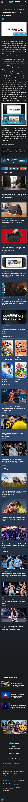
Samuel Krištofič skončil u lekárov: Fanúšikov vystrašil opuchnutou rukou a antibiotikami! (13, 408)
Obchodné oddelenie (7, 785)
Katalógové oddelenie (8, 788)
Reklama (16, 763)
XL (6, 154)
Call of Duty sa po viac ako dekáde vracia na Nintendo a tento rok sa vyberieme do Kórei (13, 329)
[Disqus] (14, 653)
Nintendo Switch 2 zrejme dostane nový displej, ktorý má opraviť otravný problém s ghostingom (13, 275)
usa (3, 154)
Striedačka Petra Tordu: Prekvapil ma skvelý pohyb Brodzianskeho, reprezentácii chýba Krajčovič (12, 628)
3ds (3, 149)
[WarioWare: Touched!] (21, 348)
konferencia (11, 151)
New (17, 151)
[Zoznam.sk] (17, 787)
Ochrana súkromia (7, 769)
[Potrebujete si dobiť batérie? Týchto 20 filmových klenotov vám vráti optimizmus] (5, 684)
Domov (2, 5)
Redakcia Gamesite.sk (10, 19)
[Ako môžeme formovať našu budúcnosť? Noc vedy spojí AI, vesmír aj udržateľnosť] (14, 533)
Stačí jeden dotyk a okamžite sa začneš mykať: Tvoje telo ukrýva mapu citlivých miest (13, 519)
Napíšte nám (6, 775)
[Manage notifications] (2, 799)
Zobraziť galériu (19, 34)
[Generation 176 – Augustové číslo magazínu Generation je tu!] (14, 727)
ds (12, 149)
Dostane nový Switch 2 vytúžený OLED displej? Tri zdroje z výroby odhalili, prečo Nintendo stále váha (13, 248)
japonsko (4, 151)
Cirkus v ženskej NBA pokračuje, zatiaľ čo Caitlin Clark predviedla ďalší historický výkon (13, 601)
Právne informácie (7, 766)
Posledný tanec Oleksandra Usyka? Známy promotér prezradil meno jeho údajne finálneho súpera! (12, 461)
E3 (15, 149)
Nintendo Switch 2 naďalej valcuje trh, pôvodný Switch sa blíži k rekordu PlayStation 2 (12, 222)
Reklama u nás (17, 766)
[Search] (26, 2)
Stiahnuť (23, 716)
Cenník (15, 773)
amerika (8, 149)
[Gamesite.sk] (15, 2)
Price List (16, 775)
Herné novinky (8, 5)
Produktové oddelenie (8, 783)
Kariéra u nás (6, 773)
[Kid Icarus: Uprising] (7, 370)
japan (19, 149)
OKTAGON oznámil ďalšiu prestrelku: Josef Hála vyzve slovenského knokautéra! (12, 435)
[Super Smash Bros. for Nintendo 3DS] (7, 348)
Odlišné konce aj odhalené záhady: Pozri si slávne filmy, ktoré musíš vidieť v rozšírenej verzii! (13, 196)
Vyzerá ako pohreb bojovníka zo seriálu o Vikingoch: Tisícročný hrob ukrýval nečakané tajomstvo (13, 492)
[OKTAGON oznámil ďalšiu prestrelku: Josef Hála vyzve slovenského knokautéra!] (14, 422)
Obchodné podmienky (19, 771)
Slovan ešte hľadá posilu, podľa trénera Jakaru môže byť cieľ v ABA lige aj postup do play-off (13, 575)
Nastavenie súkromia (7, 771)
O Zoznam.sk (7, 763)
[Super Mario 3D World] (21, 370)
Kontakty (6, 780)
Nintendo (14, 5)
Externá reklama (17, 769)
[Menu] (2, 2)
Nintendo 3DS (20, 5)
